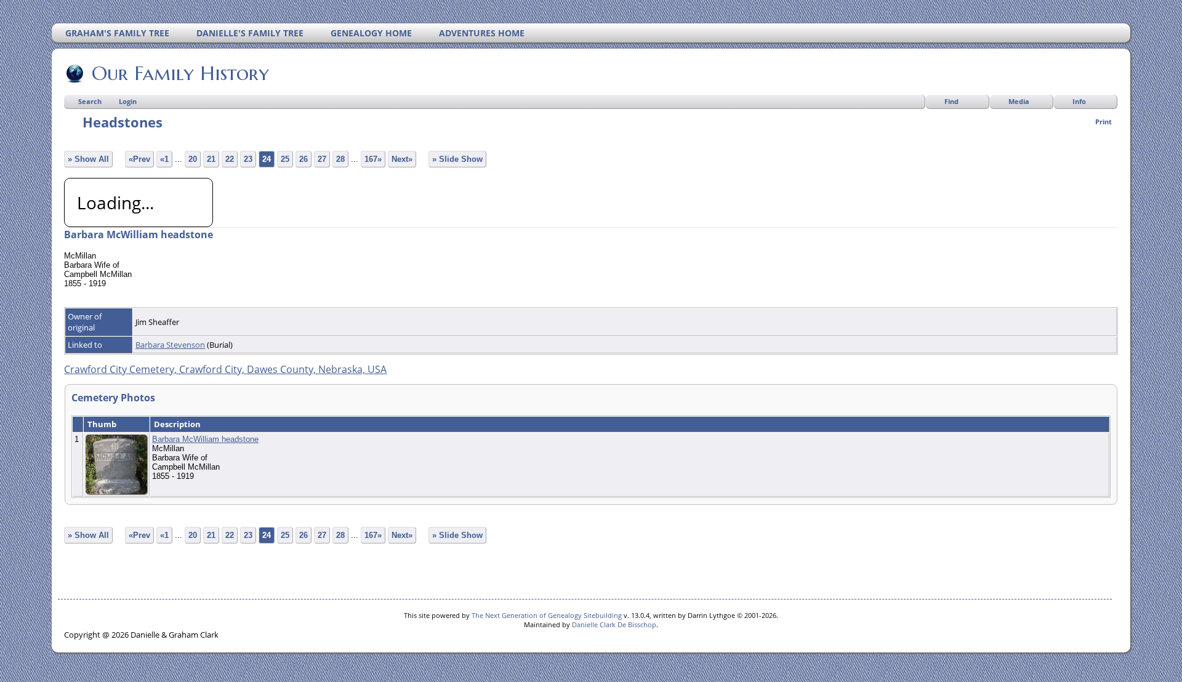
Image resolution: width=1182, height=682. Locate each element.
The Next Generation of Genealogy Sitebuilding (547, 615)
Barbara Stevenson (170, 344)
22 (229, 159)
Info (1079, 101)
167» (373, 159)
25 (285, 159)
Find (951, 101)
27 (322, 159)
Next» (402, 159)
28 (340, 159)
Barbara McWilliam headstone (205, 439)
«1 (164, 159)
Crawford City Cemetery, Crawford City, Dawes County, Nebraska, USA (225, 369)
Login (128, 101)
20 (192, 159)
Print (1103, 121)
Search (90, 101)
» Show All (88, 159)
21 (211, 159)
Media (1018, 101)
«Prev (139, 159)
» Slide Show (457, 159)
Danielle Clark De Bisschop (614, 624)
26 (303, 159)
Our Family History (180, 73)
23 (248, 159)
